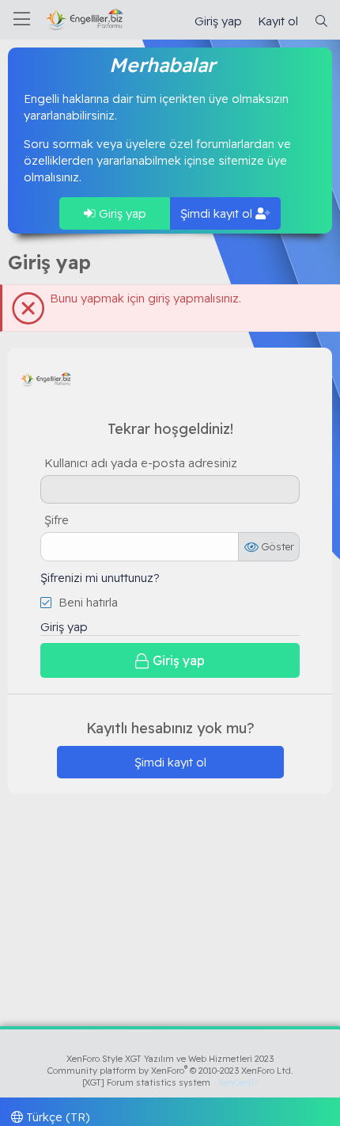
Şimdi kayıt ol (217, 213)
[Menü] (21, 20)
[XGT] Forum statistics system (170, 1082)
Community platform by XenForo (170, 1070)
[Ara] (321, 21)
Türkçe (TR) (56, 1116)
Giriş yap (121, 213)
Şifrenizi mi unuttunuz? (100, 577)
